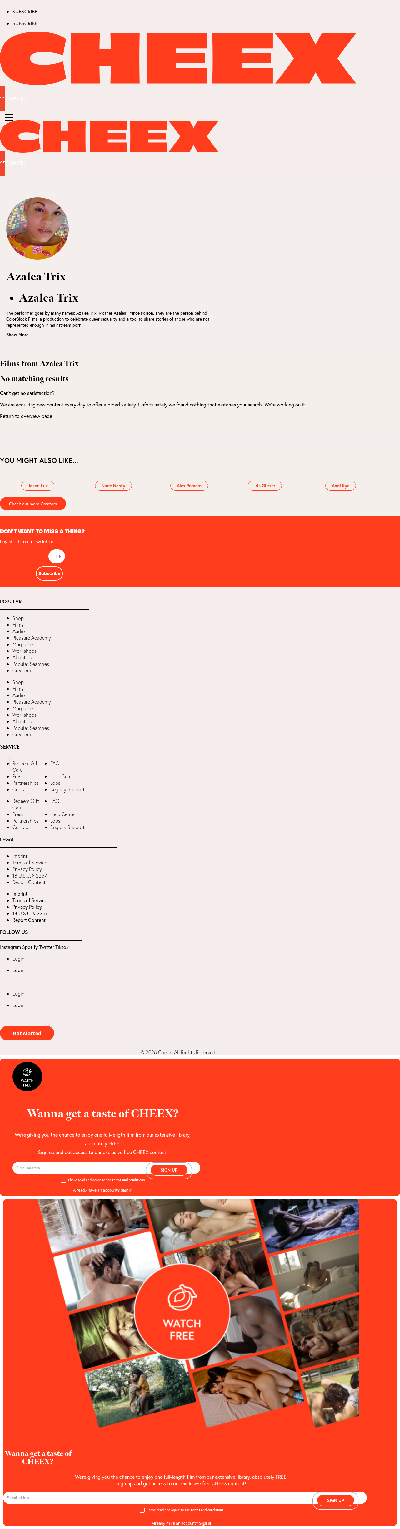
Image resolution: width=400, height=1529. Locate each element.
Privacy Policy (27, 869)
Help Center (63, 776)
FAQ (55, 763)
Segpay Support (67, 789)
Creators (21, 670)
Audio (18, 631)
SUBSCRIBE (25, 11)
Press (17, 776)
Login (18, 959)
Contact (21, 789)
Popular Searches (30, 664)
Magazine (22, 644)
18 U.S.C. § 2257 (29, 876)
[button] (5, 764)
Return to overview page (26, 416)
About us (22, 657)
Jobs (55, 783)
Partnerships (25, 783)
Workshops (24, 651)
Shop (18, 618)
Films (17, 625)
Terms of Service (29, 862)
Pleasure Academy (31, 638)
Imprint (20, 856)
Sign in (126, 1189)
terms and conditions (128, 1180)
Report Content (29, 882)
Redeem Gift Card (25, 766)
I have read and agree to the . (107, 1180)
